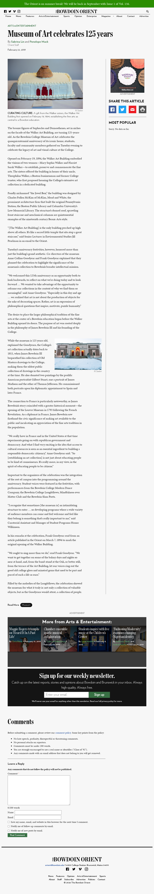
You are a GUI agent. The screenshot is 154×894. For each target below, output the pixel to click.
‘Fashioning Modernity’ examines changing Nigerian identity (127, 633)
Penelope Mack (39, 41)
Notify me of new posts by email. (27, 830)
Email (10, 817)
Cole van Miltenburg (56, 641)
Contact (131, 16)
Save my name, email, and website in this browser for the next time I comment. (49, 822)
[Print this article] (142, 109)
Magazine (106, 16)
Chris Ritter (17, 641)
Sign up (99, 694)
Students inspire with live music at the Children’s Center (94, 633)
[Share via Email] (132, 109)
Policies (91, 879)
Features (30, 16)
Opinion (78, 16)
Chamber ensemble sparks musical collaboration (56, 633)
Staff (59, 879)
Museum (26, 605)
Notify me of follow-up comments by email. (32, 826)
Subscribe (69, 879)
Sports (66, 16)
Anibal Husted (119, 644)
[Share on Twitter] (122, 109)
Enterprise (92, 16)
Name (11, 812)
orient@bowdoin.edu (54, 865)
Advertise (144, 16)
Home (8, 16)
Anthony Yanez (123, 641)
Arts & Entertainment (49, 16)
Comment (13, 773)
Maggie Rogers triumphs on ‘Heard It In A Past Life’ (24, 633)
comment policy (63, 732)
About (119, 16)
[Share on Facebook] (112, 109)
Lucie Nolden (87, 641)
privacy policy (107, 701)
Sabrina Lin (17, 41)
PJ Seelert (79, 111)
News (18, 16)
